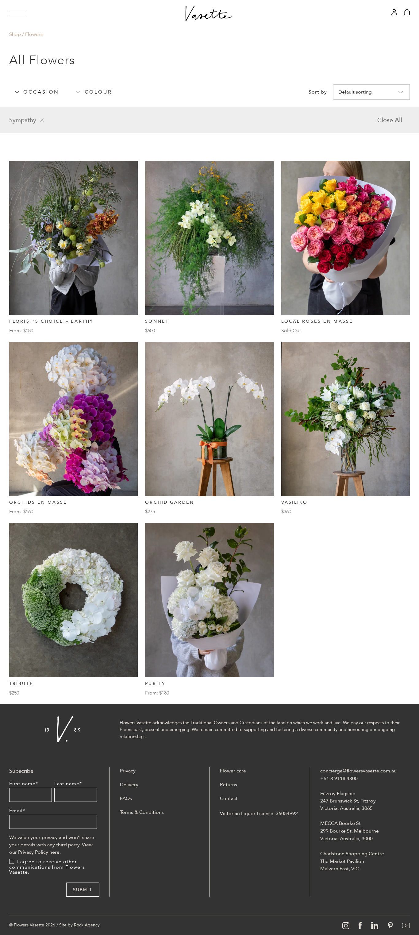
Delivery (129, 784)
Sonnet (157, 321)
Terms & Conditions (142, 812)
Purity (155, 684)
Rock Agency (87, 925)
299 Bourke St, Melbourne (349, 831)
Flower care (233, 771)
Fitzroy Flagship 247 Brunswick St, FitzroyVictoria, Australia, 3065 (348, 801)
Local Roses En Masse (317, 321)
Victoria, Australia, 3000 (346, 838)
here (54, 852)
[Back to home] (209, 13)
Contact (229, 798)
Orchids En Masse (38, 502)
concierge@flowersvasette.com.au (358, 771)
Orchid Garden (169, 502)
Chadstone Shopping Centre (352, 853)
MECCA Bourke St (340, 823)
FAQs (126, 798)
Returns (228, 784)
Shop (15, 34)
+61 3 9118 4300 (339, 778)
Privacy (128, 771)
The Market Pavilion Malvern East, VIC (342, 865)
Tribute (21, 684)
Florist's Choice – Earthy (51, 321)
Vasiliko (294, 502)
